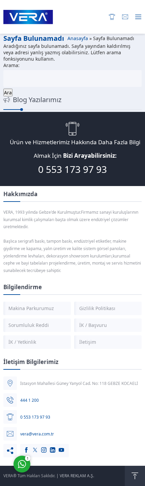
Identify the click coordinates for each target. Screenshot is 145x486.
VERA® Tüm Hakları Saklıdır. (29, 476)
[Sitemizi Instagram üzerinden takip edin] (40, 446)
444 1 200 (29, 400)
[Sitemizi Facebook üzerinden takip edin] (23, 446)
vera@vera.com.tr (37, 434)
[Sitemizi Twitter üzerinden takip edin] (31, 446)
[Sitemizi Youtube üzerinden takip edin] (58, 446)
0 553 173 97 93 (72, 169)
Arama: (11, 65)
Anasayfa (77, 38)
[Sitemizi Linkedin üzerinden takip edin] (49, 446)
